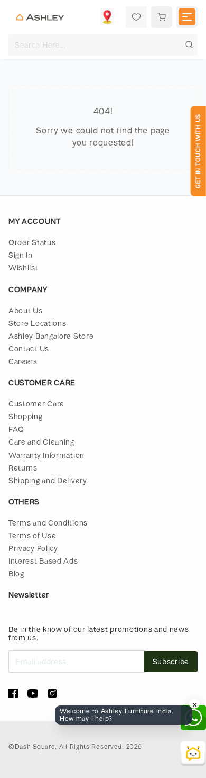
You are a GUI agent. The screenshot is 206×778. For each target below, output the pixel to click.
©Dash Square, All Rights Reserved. (66, 746)
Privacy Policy (33, 548)
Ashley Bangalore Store (50, 335)
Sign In (20, 254)
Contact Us (28, 348)
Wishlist (23, 267)
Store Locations (37, 323)
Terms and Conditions (48, 522)
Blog (16, 573)
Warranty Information (46, 454)
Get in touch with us (197, 151)
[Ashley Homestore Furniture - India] (40, 17)
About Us (25, 310)
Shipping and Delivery (47, 480)
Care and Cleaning (41, 441)
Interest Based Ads (43, 560)
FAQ (16, 428)
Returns (23, 467)
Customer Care (36, 403)
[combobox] (103, 45)
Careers (23, 361)
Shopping (25, 416)
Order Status (31, 242)
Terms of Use (32, 535)
